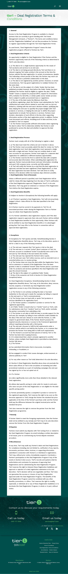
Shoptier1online (44, 552)
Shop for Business (53, 552)
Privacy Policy (55, 543)
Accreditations (44, 550)
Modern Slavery (53, 550)
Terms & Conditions (49, 545)
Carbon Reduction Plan (45, 543)
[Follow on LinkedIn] (57, 529)
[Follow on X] (52, 529)
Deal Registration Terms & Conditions (49, 547)
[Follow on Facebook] (47, 529)
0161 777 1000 (16, 521)
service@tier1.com (52, 521)
